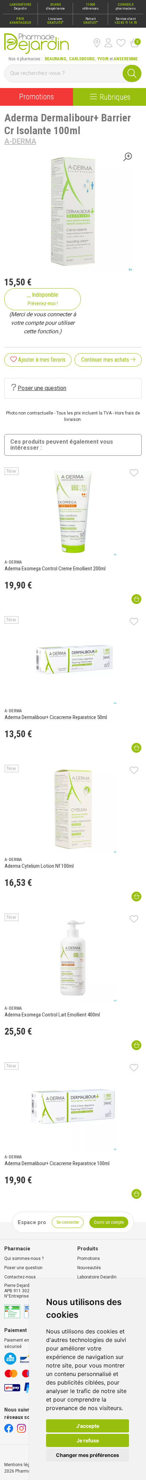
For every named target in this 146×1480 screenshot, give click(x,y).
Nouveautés (89, 1267)
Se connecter (67, 1222)
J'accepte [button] (87, 1426)
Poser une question (42, 388)
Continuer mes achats (105, 359)
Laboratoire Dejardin (97, 1277)
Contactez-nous (20, 1277)
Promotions (36, 96)
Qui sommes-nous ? (24, 1258)
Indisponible (43, 298)
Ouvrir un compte (109, 1222)
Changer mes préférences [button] (87, 1455)
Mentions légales (21, 1464)
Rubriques (115, 97)
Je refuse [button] (88, 1440)
